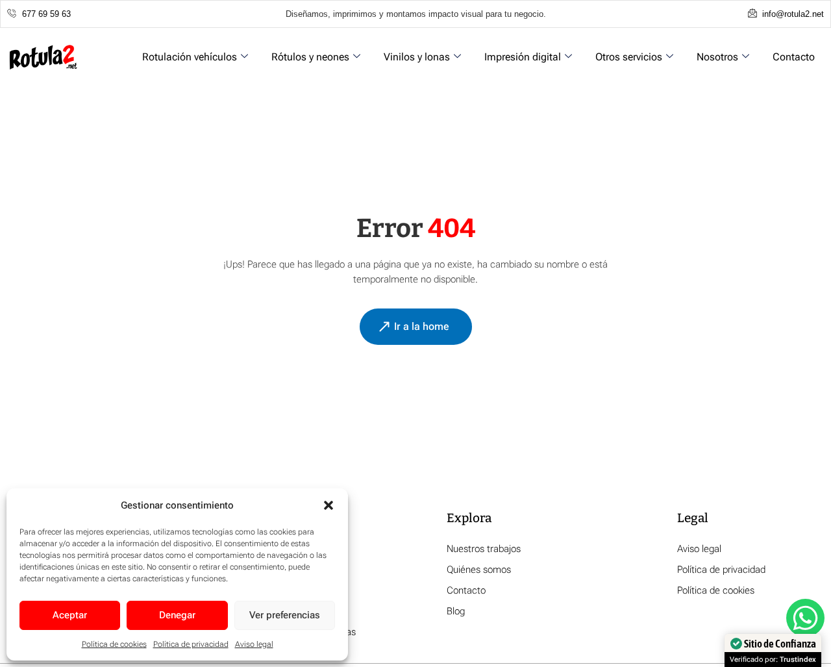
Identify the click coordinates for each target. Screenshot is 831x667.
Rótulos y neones (310, 57)
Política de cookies (114, 644)
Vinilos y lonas (417, 57)
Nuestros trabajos (484, 549)
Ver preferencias (284, 615)
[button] (328, 505)
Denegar (177, 615)
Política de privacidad (191, 644)
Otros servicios (628, 57)
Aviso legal (254, 644)
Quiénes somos (479, 569)
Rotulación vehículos (189, 57)
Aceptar (70, 615)
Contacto (794, 57)
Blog (456, 611)
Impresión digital (522, 57)
